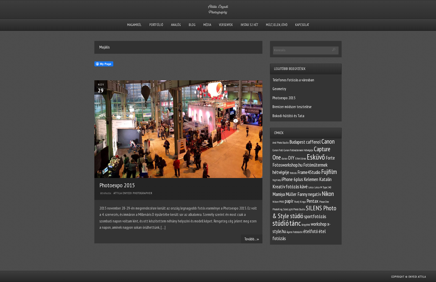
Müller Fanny (296, 194)
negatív (314, 194)
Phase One (324, 201)
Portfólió (156, 25)
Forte (330, 158)
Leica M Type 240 (322, 187)
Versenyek (226, 25)
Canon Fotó (277, 150)
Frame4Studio (308, 172)
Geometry (279, 88)
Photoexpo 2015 (117, 185)
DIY (291, 158)
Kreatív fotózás (285, 187)
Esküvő (316, 157)
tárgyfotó (306, 224)
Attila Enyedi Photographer (133, 193)
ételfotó (310, 231)
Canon (328, 141)
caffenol (313, 142)
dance (284, 158)
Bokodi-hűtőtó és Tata (288, 115)
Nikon (328, 194)
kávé (304, 187)
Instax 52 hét (249, 25)
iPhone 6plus (292, 179)
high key (276, 180)
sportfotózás (315, 216)
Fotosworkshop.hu (287, 165)
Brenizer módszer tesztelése (292, 106)
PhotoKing (277, 209)
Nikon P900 (278, 201)
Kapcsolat (302, 25)
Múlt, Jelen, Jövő (276, 25)
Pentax (312, 201)
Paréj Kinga (300, 201)
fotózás (293, 173)
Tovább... (251, 238)
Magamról (134, 25)
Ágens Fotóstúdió (295, 232)
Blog (192, 25)
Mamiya (278, 194)
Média (207, 25)
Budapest (297, 142)
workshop (318, 224)
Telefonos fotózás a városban (293, 80)
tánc (295, 223)
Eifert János (300, 158)
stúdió (280, 223)
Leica (311, 187)
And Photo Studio (280, 142)
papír (289, 201)
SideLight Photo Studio (294, 209)
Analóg (176, 25)
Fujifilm (329, 172)
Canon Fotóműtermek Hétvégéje (298, 150)
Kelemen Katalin (318, 179)
